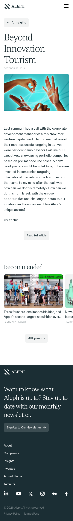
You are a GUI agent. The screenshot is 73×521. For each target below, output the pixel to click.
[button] (65, 6)
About (8, 445)
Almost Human (13, 476)
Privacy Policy (12, 513)
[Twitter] (30, 494)
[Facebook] (66, 494)
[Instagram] (42, 494)
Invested (9, 468)
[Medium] (54, 494)
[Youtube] (18, 494)
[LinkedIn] (6, 494)
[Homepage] (16, 372)
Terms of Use (31, 513)
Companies (11, 453)
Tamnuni (9, 484)
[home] (14, 6)
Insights (9, 461)
